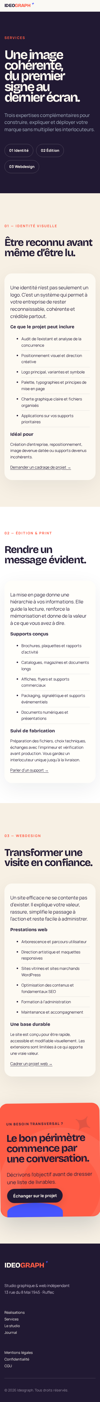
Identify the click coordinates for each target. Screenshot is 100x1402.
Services (11, 1319)
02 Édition (50, 150)
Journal (10, 1332)
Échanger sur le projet (35, 1196)
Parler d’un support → (29, 770)
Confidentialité (16, 1359)
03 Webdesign (21, 166)
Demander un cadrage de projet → (40, 467)
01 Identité (19, 150)
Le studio (12, 1325)
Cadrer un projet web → (31, 1063)
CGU (8, 1365)
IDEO (19, 5)
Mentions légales (18, 1352)
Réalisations (14, 1312)
